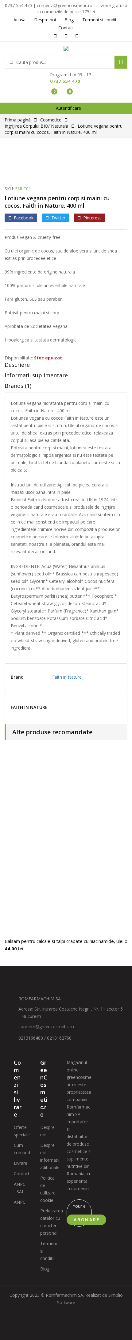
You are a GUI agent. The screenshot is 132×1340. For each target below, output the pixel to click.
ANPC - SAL (19, 1187)
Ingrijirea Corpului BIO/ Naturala (36, 126)
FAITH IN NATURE (29, 707)
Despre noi (47, 1131)
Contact (21, 1174)
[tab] (66, 366)
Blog (44, 1269)
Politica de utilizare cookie (48, 1189)
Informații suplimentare (36, 375)
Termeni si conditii (48, 1250)
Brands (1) (18, 385)
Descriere (17, 364)
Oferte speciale (22, 1131)
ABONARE (87, 1220)
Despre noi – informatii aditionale (50, 1156)
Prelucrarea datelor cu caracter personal (51, 1222)
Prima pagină (18, 120)
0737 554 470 (65, 81)
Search (121, 62)
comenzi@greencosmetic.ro (46, 1026)
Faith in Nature (67, 677)
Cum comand (22, 1149)
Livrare (20, 1163)
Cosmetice (50, 120)
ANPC (19, 1202)
